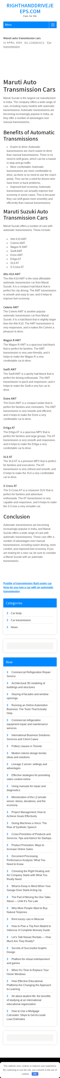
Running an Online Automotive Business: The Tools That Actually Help (27, 709)
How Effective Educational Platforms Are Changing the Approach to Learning (29, 985)
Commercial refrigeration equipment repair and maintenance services (27, 724)
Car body (16, 613)
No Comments (34, 42)
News (14, 627)
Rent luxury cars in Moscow (28, 919)
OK (34, 1074)
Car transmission (21, 620)
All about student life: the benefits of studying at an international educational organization (28, 1000)
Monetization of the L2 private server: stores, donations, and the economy (26, 801)
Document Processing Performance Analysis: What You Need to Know (26, 860)
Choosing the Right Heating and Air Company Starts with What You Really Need (28, 875)
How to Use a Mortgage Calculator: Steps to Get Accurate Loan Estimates (26, 1015)
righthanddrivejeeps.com (30, 8)
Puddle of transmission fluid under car (27, 583)
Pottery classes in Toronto (27, 746)
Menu (8, 24)
